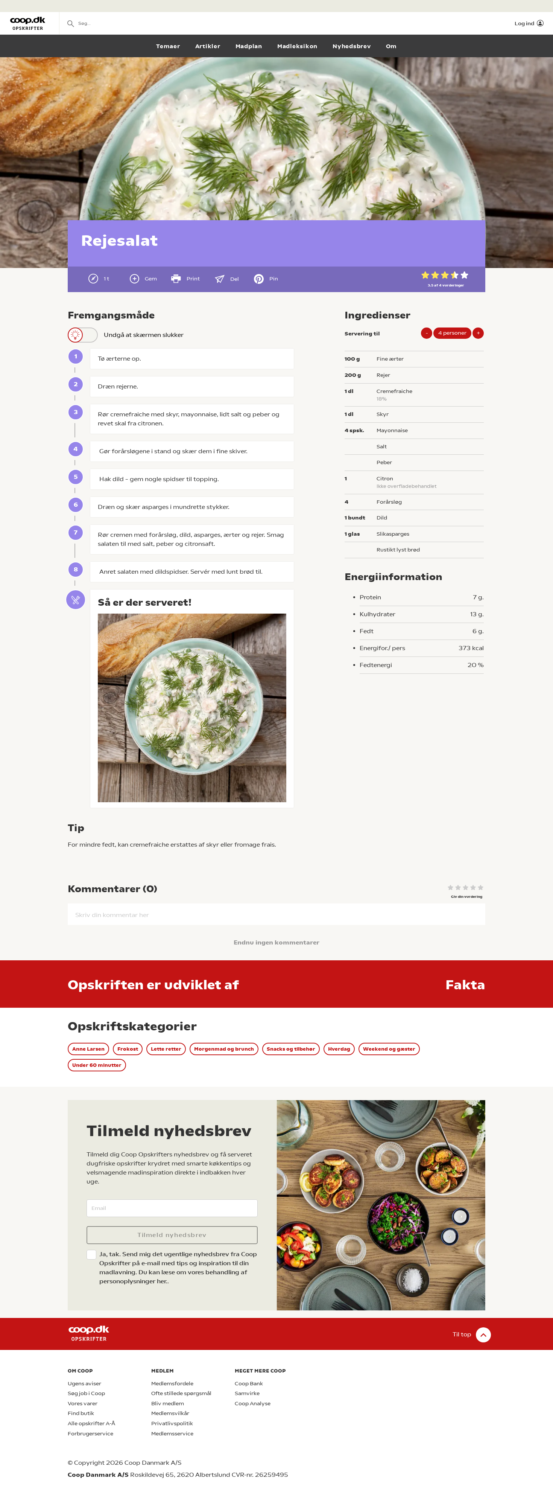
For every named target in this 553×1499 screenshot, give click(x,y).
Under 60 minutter (97, 1065)
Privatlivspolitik (172, 1423)
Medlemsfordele (172, 1383)
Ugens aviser (84, 1383)
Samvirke (247, 1393)
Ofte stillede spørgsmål (181, 1393)
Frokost (127, 1049)
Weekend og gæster (389, 1049)
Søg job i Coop (86, 1393)
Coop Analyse (252, 1403)
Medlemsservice (172, 1433)
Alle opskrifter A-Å (91, 1423)
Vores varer (82, 1403)
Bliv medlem (167, 1403)
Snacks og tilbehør (291, 1049)
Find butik (81, 1413)
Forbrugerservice (90, 1433)
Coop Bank (249, 1383)
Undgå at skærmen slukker (144, 334)
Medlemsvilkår (170, 1413)
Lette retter (166, 1049)
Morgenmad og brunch (224, 1049)
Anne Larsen (88, 1049)
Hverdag (339, 1049)
